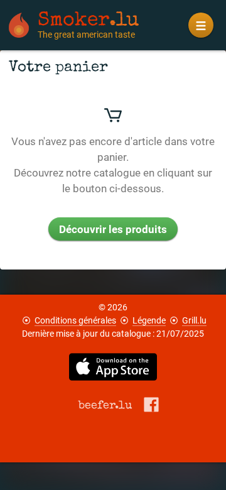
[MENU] (200, 25)
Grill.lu (194, 320)
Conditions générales (75, 320)
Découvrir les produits (113, 229)
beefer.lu (105, 405)
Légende (149, 320)
